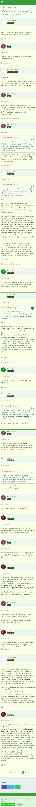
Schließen (19, 804)
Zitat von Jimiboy (9, 307)
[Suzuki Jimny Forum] (2, 3)
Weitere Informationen (8, 804)
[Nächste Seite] (28, 772)
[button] (23, 3)
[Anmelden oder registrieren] (28, 3)
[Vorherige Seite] (7, 772)
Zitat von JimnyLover (10, 137)
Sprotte (5, 14)
